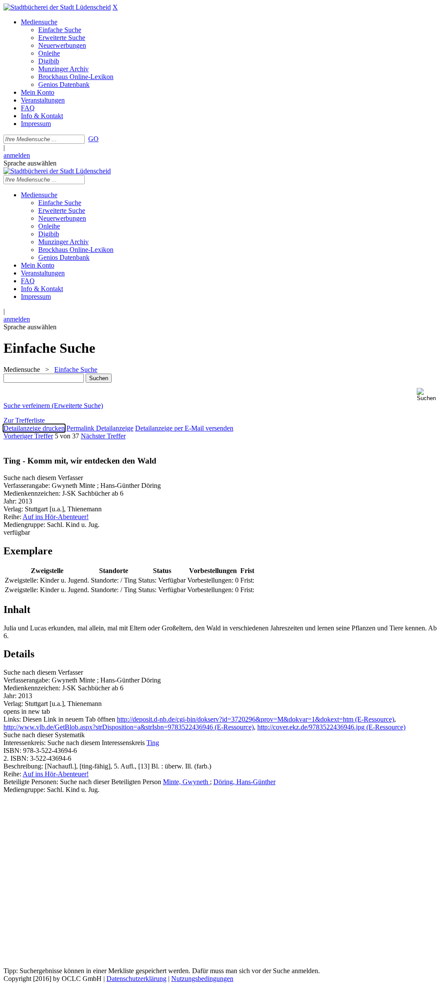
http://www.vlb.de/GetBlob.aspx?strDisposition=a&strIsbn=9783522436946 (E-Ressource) (128, 727)
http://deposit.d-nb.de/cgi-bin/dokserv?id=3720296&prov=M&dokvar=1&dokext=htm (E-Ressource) (255, 719)
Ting (152, 742)
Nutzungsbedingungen (202, 978)
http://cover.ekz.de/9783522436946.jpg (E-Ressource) (331, 727)
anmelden (16, 155)
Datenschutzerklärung (136, 978)
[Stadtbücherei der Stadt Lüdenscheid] (57, 7)
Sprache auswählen (29, 163)
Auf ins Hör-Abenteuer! (56, 516)
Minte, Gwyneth (186, 781)
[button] (429, 394)
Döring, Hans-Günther (244, 781)
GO (93, 138)
